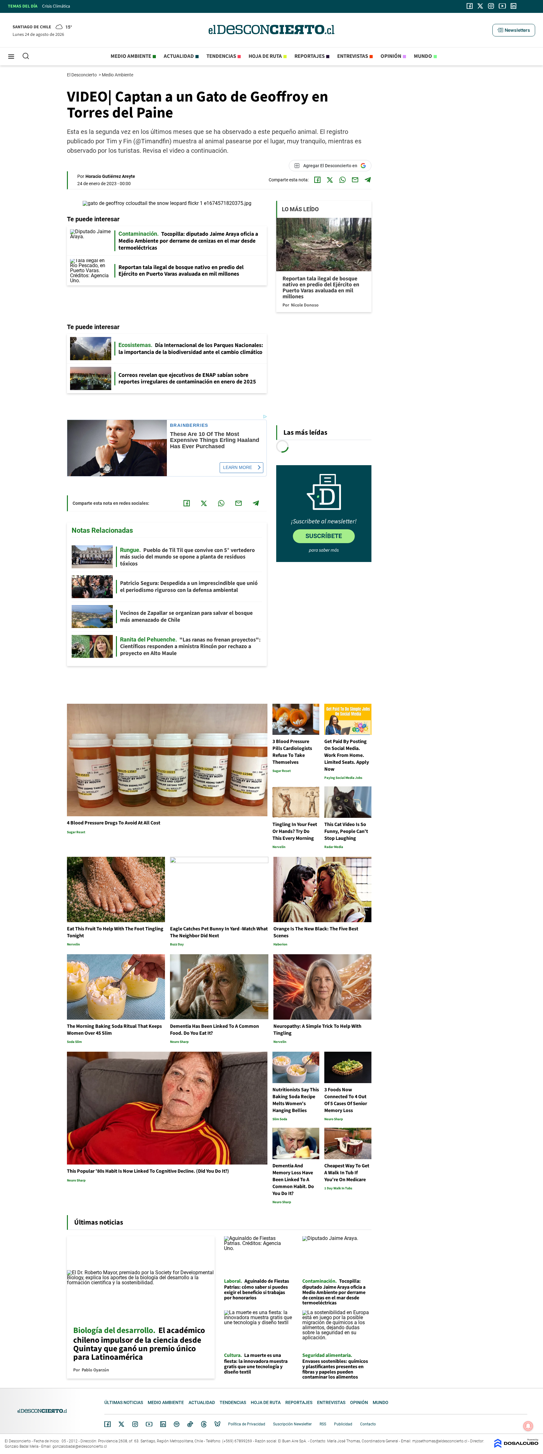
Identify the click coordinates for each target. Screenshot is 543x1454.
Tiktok (190, 1424)
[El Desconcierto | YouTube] (502, 5)
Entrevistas (352, 56)
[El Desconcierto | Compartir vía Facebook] (317, 180)
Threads (204, 1424)
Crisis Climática (56, 6)
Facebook (107, 1424)
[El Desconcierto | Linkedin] (513, 6)
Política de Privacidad (246, 1424)
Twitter (121, 1424)
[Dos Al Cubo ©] (516, 1446)
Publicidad (343, 1424)
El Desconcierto (82, 74)
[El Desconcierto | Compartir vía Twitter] (330, 180)
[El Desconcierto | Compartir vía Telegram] (367, 180)
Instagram (135, 1424)
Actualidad (179, 56)
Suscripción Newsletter (292, 1424)
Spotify (176, 1424)
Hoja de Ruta (265, 56)
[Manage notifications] (528, 1426)
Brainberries (189, 425)
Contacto (368, 1424)
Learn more (237, 467)
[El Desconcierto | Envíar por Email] (355, 180)
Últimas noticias (123, 1402)
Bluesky (217, 1424)
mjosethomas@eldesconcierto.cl (439, 1441)
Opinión (391, 56)
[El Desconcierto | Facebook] (470, 6)
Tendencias (221, 56)
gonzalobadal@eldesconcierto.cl (79, 1446)
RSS (323, 1424)
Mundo (423, 56)
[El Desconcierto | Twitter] (480, 5)
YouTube (149, 1424)
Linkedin (163, 1424)
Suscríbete (323, 536)
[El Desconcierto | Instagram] (491, 6)
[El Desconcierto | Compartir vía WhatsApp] (342, 180)
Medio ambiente (131, 56)
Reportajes (309, 56)
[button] (513, 30)
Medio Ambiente (118, 74)
